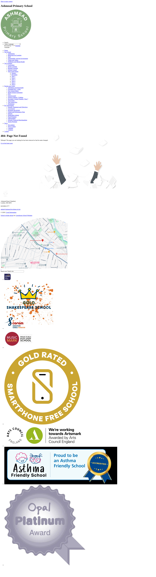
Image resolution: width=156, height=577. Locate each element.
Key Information (9, 105)
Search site (4, 271)
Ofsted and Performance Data (16, 112)
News (6, 123)
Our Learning (8, 63)
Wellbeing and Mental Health (16, 62)
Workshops (11, 104)
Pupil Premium (12, 117)
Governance (11, 109)
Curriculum (11, 65)
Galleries (10, 130)
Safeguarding (12, 118)
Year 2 (13, 78)
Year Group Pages (13, 71)
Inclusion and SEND (14, 110)
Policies (10, 113)
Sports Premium (12, 121)
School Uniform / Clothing (15, 97)
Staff (9, 57)
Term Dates (11, 100)
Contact (6, 131)
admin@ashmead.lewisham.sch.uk (10, 209)
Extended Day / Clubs (14, 89)
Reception (14, 74)
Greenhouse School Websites (24, 215)
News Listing (12, 126)
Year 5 (13, 83)
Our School (7, 52)
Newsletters (11, 125)
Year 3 (13, 79)
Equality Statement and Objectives (18, 107)
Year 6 (13, 84)
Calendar (10, 128)
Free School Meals (13, 91)
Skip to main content (6, 1)
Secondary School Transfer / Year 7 (18, 99)
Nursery (14, 73)
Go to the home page (7, 143)
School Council (12, 70)
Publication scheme (13, 115)
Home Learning (12, 66)
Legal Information (11, 212)
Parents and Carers (9, 86)
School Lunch (12, 96)
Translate (17, 46)
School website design (7, 215)
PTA (9, 94)
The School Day (12, 102)
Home (6, 50)
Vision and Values (13, 60)
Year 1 (13, 76)
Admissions (11, 53)
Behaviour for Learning (14, 55)
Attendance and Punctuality (16, 87)
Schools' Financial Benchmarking (17, 120)
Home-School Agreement (15, 92)
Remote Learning (13, 68)
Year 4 (13, 81)
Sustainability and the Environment (18, 58)
